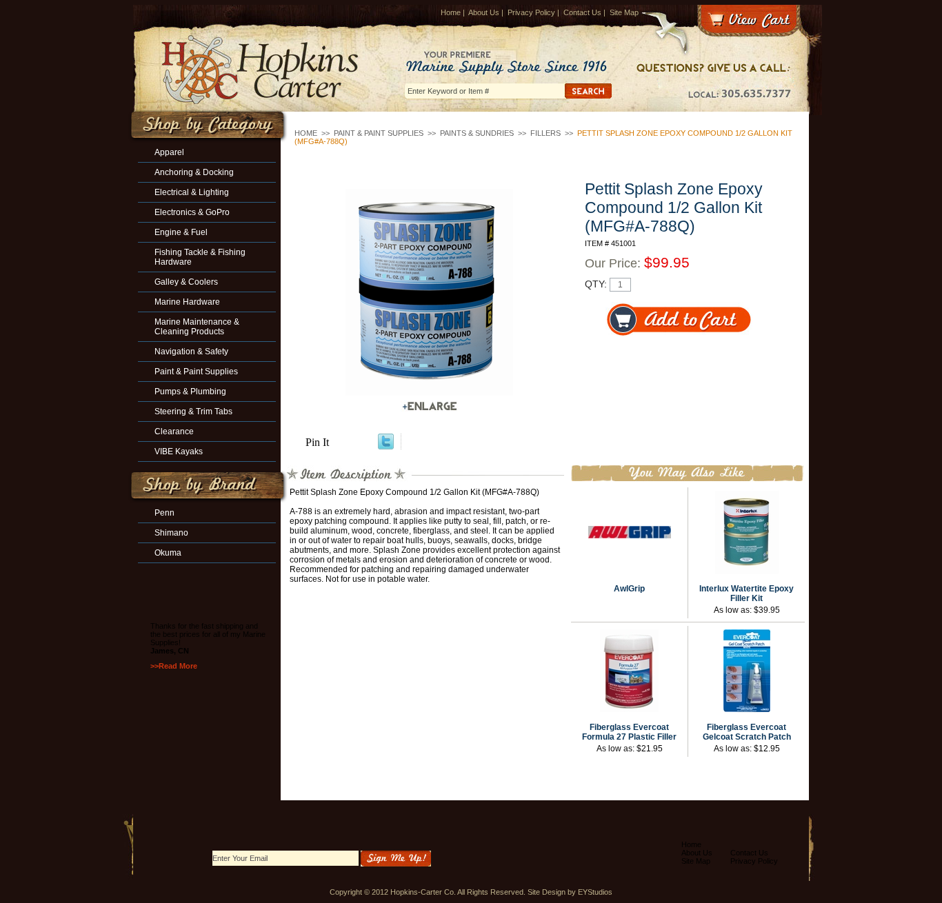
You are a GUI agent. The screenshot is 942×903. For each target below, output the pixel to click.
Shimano (171, 533)
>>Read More (173, 666)
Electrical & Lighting (191, 192)
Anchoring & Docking (194, 172)
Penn (164, 513)
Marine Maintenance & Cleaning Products (196, 326)
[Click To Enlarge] (430, 406)
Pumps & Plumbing (190, 391)
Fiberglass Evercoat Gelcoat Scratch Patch (747, 732)
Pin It (317, 442)
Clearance (174, 431)
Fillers (545, 133)
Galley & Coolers (186, 282)
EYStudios (595, 892)
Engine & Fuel (181, 232)
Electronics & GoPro (192, 212)
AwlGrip (629, 588)
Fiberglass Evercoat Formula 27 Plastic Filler (629, 732)
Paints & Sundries (477, 133)
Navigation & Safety (191, 351)
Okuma (167, 553)
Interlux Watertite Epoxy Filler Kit (746, 593)
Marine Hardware (187, 302)
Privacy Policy (531, 12)
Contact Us (582, 12)
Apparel (169, 152)
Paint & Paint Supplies (378, 133)
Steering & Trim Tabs (193, 411)
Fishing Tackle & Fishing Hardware (199, 257)
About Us (483, 12)
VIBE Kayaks (178, 451)
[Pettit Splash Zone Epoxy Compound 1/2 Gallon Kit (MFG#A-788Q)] (429, 292)
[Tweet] (386, 446)
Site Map (624, 12)
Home (451, 12)
